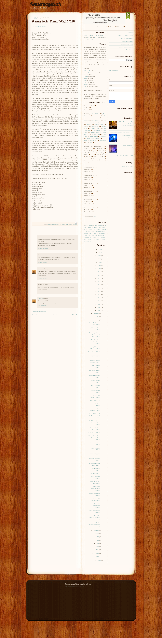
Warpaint (96, 118)
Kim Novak (93, 140)
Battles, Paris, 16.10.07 (94, 433)
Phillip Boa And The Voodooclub (94, 235)
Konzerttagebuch (45, 4)
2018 (99, 275)
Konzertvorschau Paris (127, 38)
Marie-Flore (97, 130)
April (97, 546)
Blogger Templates (75, 625)
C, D (93, 36)
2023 (99, 259)
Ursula (85, 82)
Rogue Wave (96, 237)
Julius (85, 74)
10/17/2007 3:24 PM (42, 292)
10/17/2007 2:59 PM (42, 278)
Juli (98, 537)
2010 (99, 301)
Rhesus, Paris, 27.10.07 (94, 352)
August (97, 533)
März (97, 550)
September (96, 530)
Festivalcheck (129, 50)
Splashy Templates (86, 625)
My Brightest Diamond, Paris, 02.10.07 (96, 505)
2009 (99, 304)
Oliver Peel (87, 71)
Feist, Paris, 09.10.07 (94, 473)
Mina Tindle (103, 122)
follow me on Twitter (127, 166)
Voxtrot (103, 239)
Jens (85, 80)
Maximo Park (99, 124)
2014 (99, 288)
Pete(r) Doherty (96, 120)
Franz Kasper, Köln (95, 400)
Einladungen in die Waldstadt (125, 35)
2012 (99, 294)
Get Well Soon (96, 114)
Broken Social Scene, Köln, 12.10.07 (53, 21)
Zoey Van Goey (88, 241)
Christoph (40, 268)
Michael (86, 84)
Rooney (103, 237)
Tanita (85, 78)
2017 (99, 278)
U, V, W (86, 40)
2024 (99, 256)
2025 (100, 252)
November (96, 316)
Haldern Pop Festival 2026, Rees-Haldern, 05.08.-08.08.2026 (126, 124)
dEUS (85, 229)
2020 (99, 268)
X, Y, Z (91, 40)
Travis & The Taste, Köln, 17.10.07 (95, 429)
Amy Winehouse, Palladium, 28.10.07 (95, 348)
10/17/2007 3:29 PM (42, 306)
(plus (105, 120)
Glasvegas (103, 229)
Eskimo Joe (97, 229)
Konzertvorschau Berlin (127, 44)
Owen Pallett (103, 140)
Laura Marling (94, 136)
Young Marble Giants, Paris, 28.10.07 (94, 323)
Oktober (97, 320)
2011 (99, 298)
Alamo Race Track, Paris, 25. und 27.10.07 (95, 341)
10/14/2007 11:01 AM (43, 248)
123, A (87, 36)
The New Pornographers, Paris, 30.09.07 (94, 524)
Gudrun (86, 76)
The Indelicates (96, 134)
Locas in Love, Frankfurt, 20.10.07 (95, 409)
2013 (99, 291)
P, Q (98, 38)
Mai (98, 543)
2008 (99, 307)
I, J (105, 36)
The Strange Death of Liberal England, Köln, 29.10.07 (94, 334)
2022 (100, 262)
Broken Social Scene (53, 224)
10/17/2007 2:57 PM (42, 262)
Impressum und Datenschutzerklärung (74, 586)
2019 (99, 272)
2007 (99, 310)
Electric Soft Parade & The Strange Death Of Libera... (94, 415)
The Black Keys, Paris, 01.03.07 (124, 155)
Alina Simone (88, 225)
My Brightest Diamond (93, 138)
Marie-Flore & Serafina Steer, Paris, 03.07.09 (121, 132)
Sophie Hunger (95, 132)
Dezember (96, 313)
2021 (99, 265)
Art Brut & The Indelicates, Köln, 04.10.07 (95, 488)
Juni (98, 540)
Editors (89, 124)
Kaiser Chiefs (94, 126)
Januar (98, 556)
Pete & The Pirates (99, 233)
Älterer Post (75, 314)
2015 (99, 285)
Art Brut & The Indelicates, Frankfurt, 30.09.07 (94, 517)
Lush (91, 142)
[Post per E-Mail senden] (75, 222)
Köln (70, 224)
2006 (99, 560)
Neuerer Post (35, 314)
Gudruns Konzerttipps (127, 41)
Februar (97, 553)
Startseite (55, 314)
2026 (100, 249)
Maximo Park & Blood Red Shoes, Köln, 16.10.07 (94, 438)
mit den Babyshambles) (93, 122)
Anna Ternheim (98, 225)
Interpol (86, 126)
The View (96, 239)
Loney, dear (95, 128)
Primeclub (74, 224)
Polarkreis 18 (87, 237)
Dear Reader (97, 116)
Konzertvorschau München (126, 47)
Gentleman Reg (64, 224)
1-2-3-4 (95, 216)
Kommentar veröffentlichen (39, 311)
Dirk (85, 86)
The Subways (87, 239)
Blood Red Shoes (92, 227)
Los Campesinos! (100, 231)
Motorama (103, 136)
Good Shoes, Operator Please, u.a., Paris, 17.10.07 (94, 422)
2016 (99, 281)
